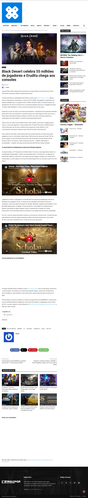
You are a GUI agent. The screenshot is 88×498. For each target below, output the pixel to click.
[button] (84, 26)
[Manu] (3, 87)
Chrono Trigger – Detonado (71, 125)
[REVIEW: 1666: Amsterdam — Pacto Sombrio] (64, 63)
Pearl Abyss (29, 328)
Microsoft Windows (11, 328)
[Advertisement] (54, 12)
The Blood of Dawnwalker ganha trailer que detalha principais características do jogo (29, 408)
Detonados (63, 121)
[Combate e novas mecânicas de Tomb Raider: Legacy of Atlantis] (10, 399)
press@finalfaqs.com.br (35, 489)
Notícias (8, 30)
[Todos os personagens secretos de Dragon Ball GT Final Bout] (64, 92)
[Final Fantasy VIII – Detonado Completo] (64, 145)
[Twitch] (74, 483)
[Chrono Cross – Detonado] (64, 130)
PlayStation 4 (37, 328)
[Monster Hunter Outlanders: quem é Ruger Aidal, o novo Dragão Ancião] (64, 77)
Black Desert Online (35, 304)
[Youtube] (79, 483)
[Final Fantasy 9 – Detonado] (64, 159)
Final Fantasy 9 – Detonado (75, 157)
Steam (43, 328)
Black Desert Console (49, 304)
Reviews (62, 52)
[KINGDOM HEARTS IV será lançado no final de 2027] (48, 380)
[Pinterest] (70, 483)
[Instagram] (66, 483)
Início (3, 30)
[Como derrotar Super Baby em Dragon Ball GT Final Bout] (64, 85)
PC (24, 328)
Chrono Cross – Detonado (75, 128)
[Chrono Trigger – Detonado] (73, 113)
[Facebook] (62, 483)
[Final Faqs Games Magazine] (12, 13)
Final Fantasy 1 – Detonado (75, 150)
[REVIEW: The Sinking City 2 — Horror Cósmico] (73, 43)
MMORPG (20, 328)
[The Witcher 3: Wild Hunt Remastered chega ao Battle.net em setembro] (64, 70)
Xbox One (48, 328)
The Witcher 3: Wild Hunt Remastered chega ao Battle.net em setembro (77, 70)
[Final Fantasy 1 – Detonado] (64, 152)
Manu (7, 87)
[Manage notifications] (84, 491)
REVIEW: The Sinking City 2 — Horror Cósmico (72, 56)
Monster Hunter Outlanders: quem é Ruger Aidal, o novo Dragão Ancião (77, 77)
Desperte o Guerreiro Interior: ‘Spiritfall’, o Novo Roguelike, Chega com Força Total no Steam (44, 362)
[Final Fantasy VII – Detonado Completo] (64, 138)
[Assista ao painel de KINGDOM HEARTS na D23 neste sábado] (48, 399)
